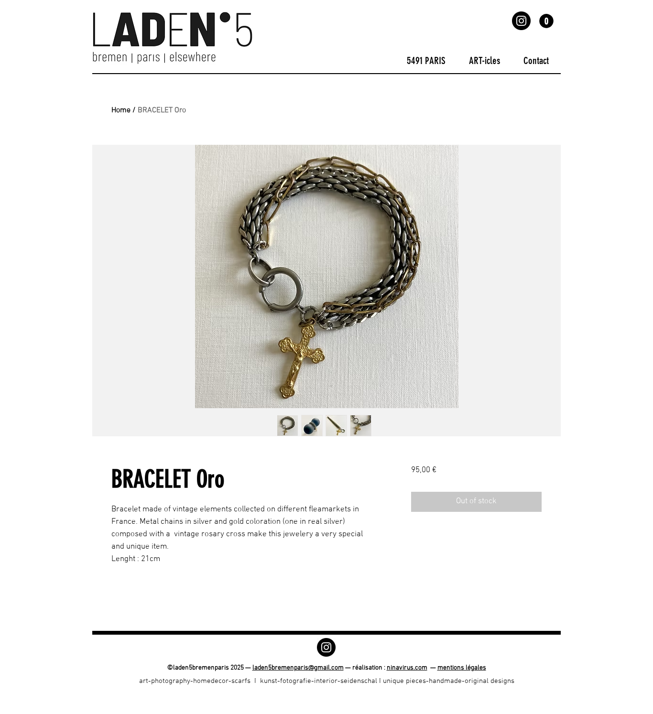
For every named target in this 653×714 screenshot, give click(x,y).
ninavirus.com (407, 668)
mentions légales (461, 668)
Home (121, 110)
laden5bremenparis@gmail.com (298, 668)
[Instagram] (521, 20)
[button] (546, 21)
